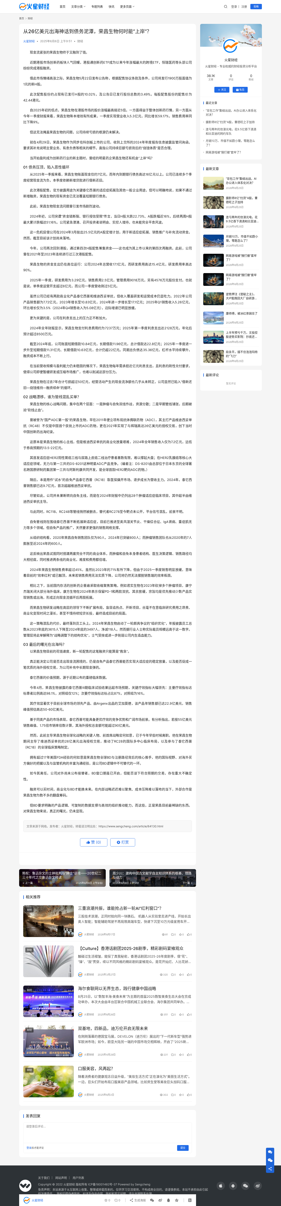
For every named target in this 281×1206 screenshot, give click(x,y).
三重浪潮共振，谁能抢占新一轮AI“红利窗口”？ (120, 908)
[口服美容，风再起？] (48, 1081)
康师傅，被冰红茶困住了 (242, 313)
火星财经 (29, 41)
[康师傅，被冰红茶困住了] (213, 318)
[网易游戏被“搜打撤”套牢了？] (213, 260)
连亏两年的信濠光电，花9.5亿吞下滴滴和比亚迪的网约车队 (242, 221)
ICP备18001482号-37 (102, 1184)
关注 (223, 89)
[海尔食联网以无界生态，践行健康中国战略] (48, 1001)
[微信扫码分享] (152, 1200)
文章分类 (77, 6)
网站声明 (61, 1177)
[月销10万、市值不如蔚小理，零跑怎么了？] (213, 241)
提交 (182, 1147)
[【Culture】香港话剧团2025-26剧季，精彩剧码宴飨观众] (48, 961)
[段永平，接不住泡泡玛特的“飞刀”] (213, 356)
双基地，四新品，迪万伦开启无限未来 (113, 1028)
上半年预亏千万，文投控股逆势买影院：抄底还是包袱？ (242, 336)
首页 (62, 6)
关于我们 (44, 1177)
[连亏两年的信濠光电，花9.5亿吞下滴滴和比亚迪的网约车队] (213, 221)
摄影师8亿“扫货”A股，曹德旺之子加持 (230, 122)
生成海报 (140, 1200)
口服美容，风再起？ (96, 1068)
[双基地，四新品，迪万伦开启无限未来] (48, 1041)
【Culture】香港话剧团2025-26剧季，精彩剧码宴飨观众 (130, 948)
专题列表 (97, 6)
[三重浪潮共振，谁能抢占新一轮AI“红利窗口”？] (48, 921)
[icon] (221, 1186)
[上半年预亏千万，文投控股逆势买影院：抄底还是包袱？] (213, 337)
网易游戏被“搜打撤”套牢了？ (224, 152)
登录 (234, 6)
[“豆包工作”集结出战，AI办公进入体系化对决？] (213, 183)
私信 (241, 89)
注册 (244, 6)
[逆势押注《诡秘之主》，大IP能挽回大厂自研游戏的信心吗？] (213, 298)
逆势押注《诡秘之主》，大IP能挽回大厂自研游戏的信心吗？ (241, 298)
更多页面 (126, 6)
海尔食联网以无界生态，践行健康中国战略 (117, 988)
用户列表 (78, 1177)
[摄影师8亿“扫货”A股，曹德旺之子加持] (213, 202)
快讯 (111, 6)
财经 (80, 41)
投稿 (256, 6)
